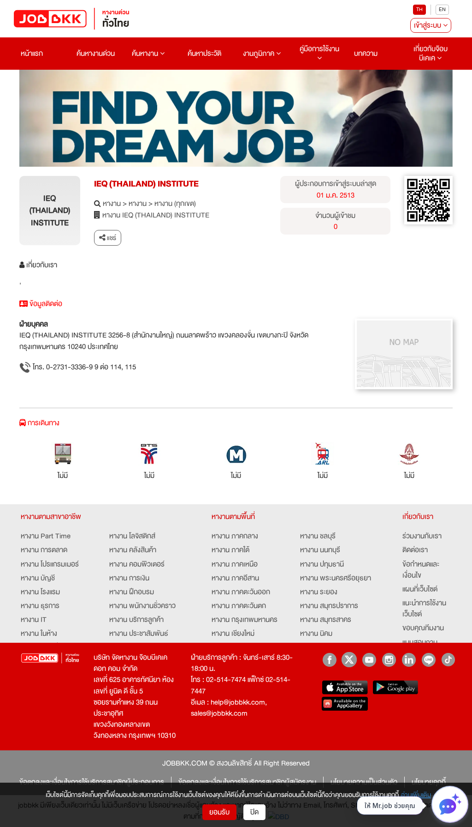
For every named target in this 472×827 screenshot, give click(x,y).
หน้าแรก (32, 54)
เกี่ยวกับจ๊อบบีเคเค (430, 53)
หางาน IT (34, 619)
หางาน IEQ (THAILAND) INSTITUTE (155, 215)
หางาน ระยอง (318, 592)
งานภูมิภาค (259, 54)
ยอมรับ (219, 812)
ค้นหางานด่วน (96, 54)
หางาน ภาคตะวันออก (241, 592)
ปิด (254, 812)
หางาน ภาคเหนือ (235, 564)
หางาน (112, 203)
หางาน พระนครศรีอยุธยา (335, 578)
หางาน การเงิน (129, 578)
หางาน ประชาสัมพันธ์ (138, 633)
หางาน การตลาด (44, 549)
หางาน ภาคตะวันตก (239, 605)
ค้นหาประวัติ (204, 54)
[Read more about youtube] (369, 659)
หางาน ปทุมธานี (322, 564)
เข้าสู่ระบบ (428, 25)
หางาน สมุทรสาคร (325, 619)
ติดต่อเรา (415, 549)
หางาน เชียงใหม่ (233, 633)
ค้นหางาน (146, 54)
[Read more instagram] (388, 659)
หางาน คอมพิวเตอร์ (137, 564)
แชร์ (111, 237)
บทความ (366, 54)
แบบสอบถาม (419, 642)
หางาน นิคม (316, 633)
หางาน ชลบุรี (318, 536)
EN (442, 9)
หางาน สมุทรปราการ (329, 605)
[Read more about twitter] (349, 659)
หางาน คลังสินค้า (132, 549)
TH (419, 9)
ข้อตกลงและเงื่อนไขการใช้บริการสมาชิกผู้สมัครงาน (247, 782)
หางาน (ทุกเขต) (175, 203)
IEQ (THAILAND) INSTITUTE (146, 184)
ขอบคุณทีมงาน (423, 628)
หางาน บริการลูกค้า (136, 619)
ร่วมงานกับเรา (422, 536)
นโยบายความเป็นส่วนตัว (363, 782)
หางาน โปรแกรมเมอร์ (50, 564)
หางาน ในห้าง (39, 633)
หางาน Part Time (46, 536)
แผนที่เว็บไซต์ (419, 589)
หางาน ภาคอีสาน (235, 578)
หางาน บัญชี (38, 578)
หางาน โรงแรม (40, 592)
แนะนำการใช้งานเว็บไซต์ (424, 609)
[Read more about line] (428, 659)
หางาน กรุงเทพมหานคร (244, 619)
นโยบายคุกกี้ (429, 782)
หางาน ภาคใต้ (230, 549)
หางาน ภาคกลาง (235, 536)
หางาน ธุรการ (40, 605)
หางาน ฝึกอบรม (131, 592)
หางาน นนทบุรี (320, 549)
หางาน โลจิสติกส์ (132, 536)
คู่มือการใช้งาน (319, 49)
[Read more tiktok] (448, 659)
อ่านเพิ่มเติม (416, 795)
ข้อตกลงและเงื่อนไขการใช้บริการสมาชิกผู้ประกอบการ (91, 782)
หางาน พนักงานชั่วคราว (142, 605)
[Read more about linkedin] (408, 659)
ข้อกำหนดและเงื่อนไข (420, 570)
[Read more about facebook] (329, 659)
